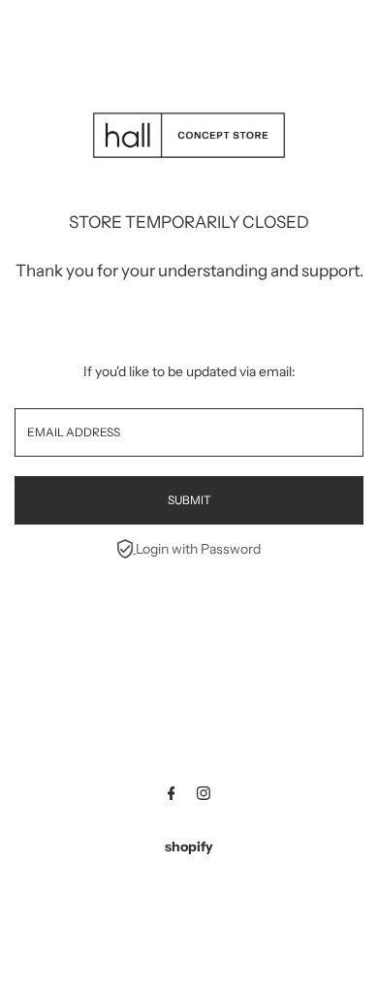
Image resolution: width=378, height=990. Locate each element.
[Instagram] (203, 795)
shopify (189, 846)
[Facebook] (171, 795)
